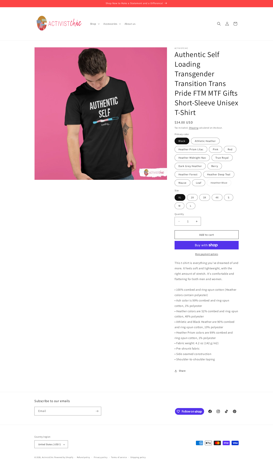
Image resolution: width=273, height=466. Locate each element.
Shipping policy (138, 457)
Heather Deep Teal (218, 174)
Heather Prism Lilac (190, 149)
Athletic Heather (205, 141)
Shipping (193, 127)
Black (181, 141)
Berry (214, 166)
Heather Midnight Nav (192, 157)
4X (217, 197)
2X (192, 197)
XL (179, 197)
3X (204, 197)
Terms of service (119, 457)
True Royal (222, 157)
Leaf (198, 182)
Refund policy (83, 457)
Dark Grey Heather (190, 166)
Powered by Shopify (63, 457)
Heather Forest (188, 174)
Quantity (179, 214)
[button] (94, 24)
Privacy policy (101, 457)
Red (230, 149)
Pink (215, 149)
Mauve (182, 182)
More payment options (206, 254)
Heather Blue (221, 183)
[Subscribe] (97, 411)
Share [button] (182, 370)
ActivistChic (48, 457)
